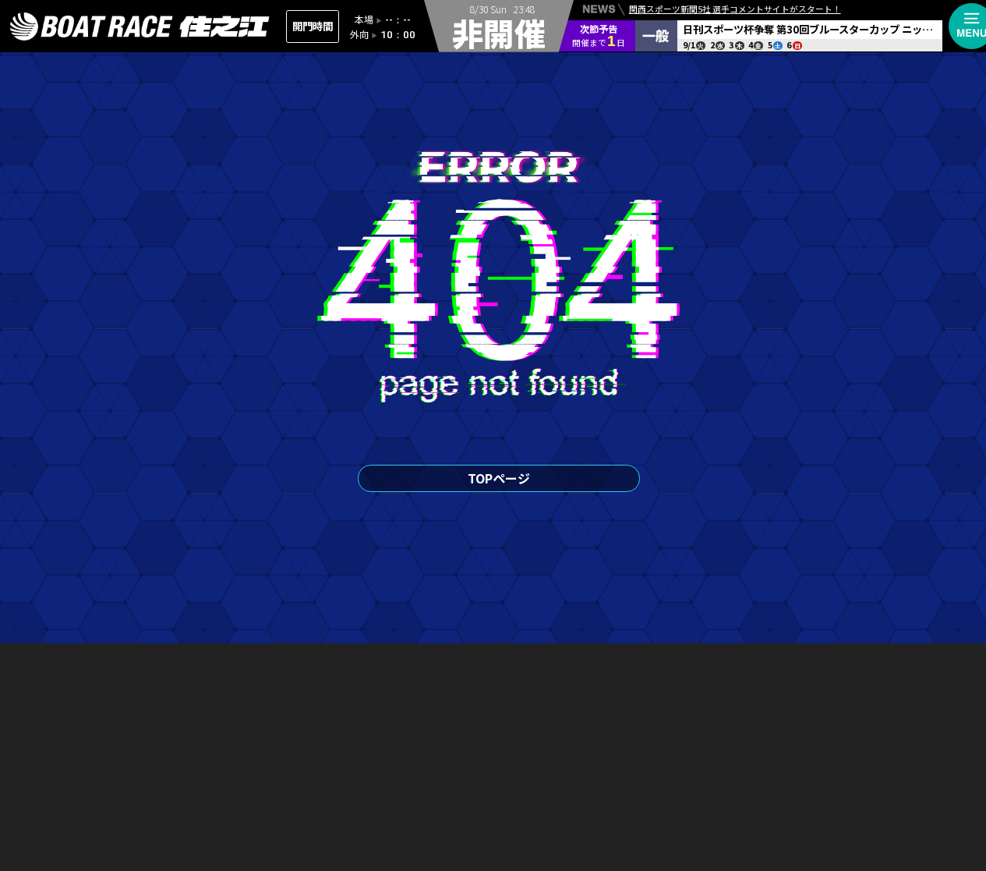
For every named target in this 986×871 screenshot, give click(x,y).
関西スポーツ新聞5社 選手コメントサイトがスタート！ (735, 9)
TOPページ (499, 478)
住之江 (140, 26)
